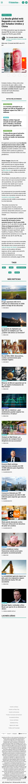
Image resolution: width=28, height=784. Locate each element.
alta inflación (7, 170)
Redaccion (5, 334)
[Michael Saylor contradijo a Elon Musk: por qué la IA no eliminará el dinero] (14, 596)
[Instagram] (26, 2)
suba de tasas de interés (9, 247)
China (11, 267)
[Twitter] (23, 2)
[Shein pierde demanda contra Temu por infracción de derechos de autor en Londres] (14, 513)
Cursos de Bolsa (14, 720)
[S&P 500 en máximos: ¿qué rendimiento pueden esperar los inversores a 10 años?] (14, 401)
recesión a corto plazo (8, 197)
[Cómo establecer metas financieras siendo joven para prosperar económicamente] (14, 540)
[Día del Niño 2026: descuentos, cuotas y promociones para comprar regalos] (14, 347)
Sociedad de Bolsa (14, 717)
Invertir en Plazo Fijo (14, 709)
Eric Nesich (5, 307)
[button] (1, 2)
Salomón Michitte (7, 472)
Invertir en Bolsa (14, 707)
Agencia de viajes (14, 725)
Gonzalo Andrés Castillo (8, 611)
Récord (17, 272)
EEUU (4, 267)
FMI (10, 272)
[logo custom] (14, 2)
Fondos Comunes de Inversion (14, 714)
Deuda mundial (21, 267)
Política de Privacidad (14, 728)
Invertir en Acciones (14, 712)
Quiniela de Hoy (14, 722)
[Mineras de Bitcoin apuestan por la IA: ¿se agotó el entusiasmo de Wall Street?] (14, 374)
